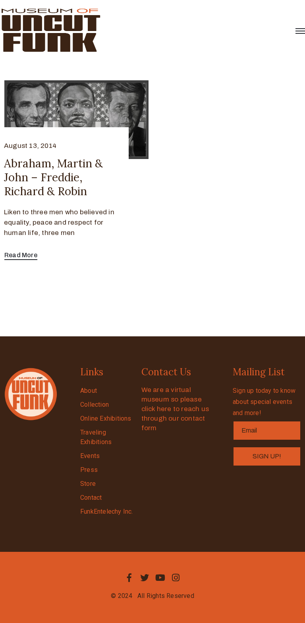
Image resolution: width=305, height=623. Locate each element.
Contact (91, 497)
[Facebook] (129, 578)
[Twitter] (144, 578)
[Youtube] (160, 578)
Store (88, 483)
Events (90, 456)
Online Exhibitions (105, 418)
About (88, 390)
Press (89, 470)
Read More (20, 255)
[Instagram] (176, 578)
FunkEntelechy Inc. (106, 511)
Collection (94, 404)
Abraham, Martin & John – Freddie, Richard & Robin (53, 177)
